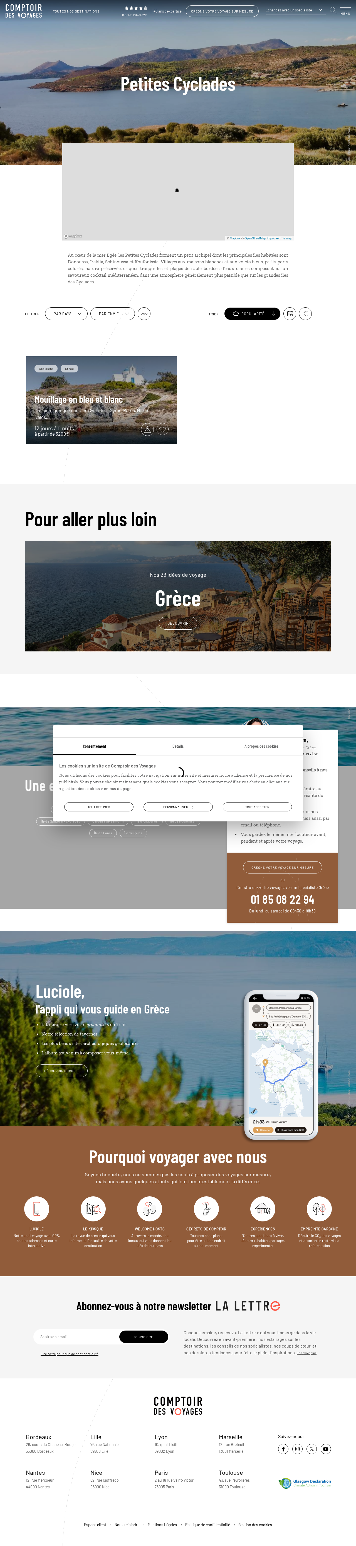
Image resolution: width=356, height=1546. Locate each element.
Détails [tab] (178, 746)
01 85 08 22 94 (283, 898)
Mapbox (235, 238)
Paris (161, 1472)
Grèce (178, 589)
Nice (96, 1472)
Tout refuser (99, 807)
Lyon (161, 1436)
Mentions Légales (162, 1524)
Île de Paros (103, 833)
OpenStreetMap (255, 238)
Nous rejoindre (127, 1524)
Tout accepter (257, 807)
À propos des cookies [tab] (261, 746)
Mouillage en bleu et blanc (78, 399)
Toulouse (231, 1472)
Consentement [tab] (94, 746)
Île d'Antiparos (147, 821)
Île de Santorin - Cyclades (60, 821)
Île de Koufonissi (183, 821)
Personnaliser (175, 807)
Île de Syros (133, 833)
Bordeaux (38, 1436)
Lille (96, 1436)
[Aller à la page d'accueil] (25, 11)
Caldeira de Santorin (107, 821)
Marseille (231, 1436)
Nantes (35, 1472)
